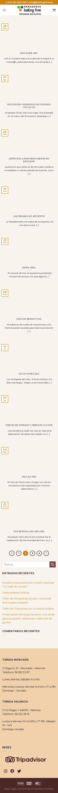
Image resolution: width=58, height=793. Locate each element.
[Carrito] (54, 10)
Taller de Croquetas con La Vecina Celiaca (28, 608)
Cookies (49, 788)
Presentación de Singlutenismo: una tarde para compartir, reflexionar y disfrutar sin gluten (28, 618)
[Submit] (52, 564)
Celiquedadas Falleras (15, 592)
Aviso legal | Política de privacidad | (24, 788)
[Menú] (4, 10)
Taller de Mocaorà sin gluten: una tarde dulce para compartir (26, 600)
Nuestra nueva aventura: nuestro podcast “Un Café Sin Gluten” (28, 584)
